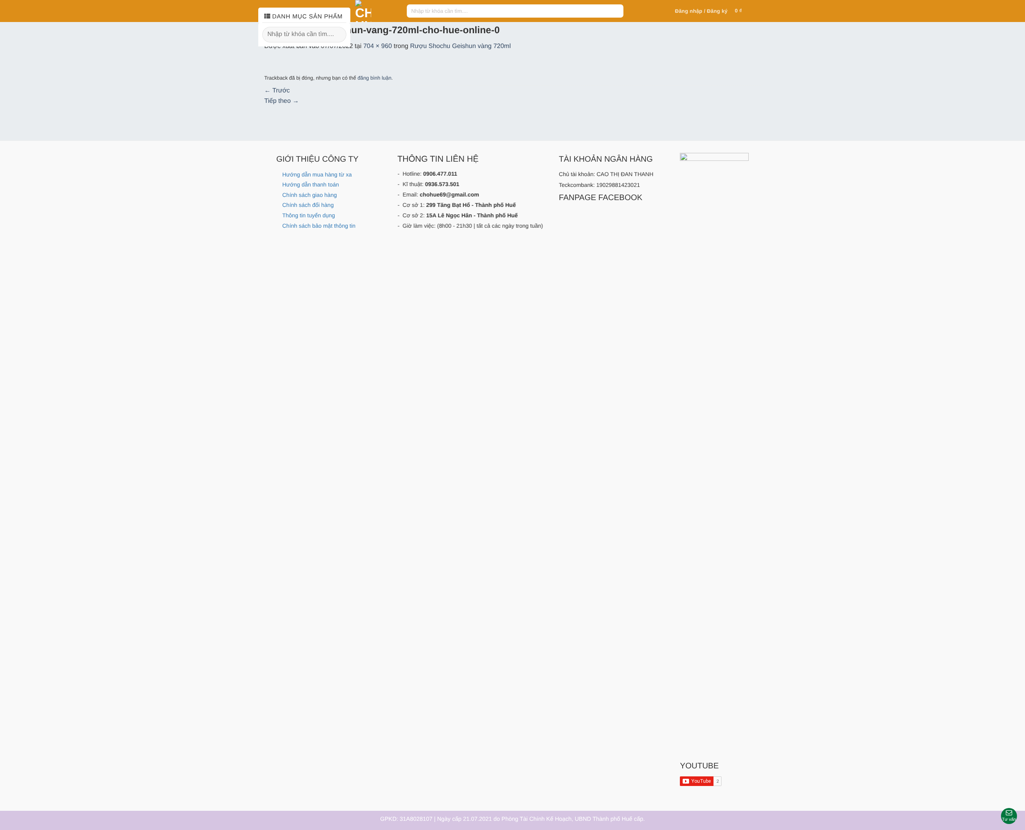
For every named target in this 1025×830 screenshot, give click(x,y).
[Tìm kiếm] (616, 11)
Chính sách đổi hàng (308, 205)
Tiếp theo (281, 101)
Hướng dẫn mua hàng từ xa (317, 174)
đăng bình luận (375, 78)
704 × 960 (377, 46)
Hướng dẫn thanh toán (310, 184)
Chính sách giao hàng (309, 195)
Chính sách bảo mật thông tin (319, 226)
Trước (277, 90)
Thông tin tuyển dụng (308, 215)
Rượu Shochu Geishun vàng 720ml (460, 46)
